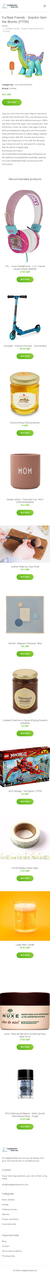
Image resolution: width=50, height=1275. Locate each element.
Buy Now (11, 102)
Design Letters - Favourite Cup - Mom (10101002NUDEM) (25, 500)
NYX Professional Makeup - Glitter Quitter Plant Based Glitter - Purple (25, 1115)
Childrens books (9, 1209)
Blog (4, 1241)
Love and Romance (23, 84)
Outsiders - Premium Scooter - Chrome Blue (25, 346)
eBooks (5, 1214)
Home (5, 26)
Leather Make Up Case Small (25, 566)
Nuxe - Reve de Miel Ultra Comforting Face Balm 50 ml (25, 1035)
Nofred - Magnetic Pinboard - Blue (25, 643)
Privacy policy (8, 1256)
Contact (5, 1246)
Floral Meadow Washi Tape (25, 868)
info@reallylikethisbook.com (15, 1184)
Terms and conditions (12, 1251)
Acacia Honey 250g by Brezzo (25, 422)
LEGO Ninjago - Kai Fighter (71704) (25, 791)
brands (5, 1204)
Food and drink (9, 1224)
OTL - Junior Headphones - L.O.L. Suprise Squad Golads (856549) (25, 267)
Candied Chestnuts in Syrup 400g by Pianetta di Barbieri (25, 721)
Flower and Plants (10, 1219)
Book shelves (8, 1199)
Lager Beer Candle (25, 944)
